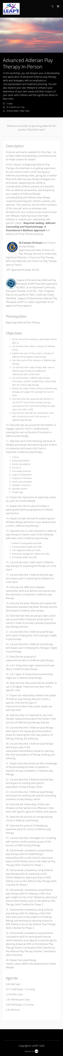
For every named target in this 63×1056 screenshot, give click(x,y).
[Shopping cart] (53, 6)
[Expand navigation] (58, 6)
